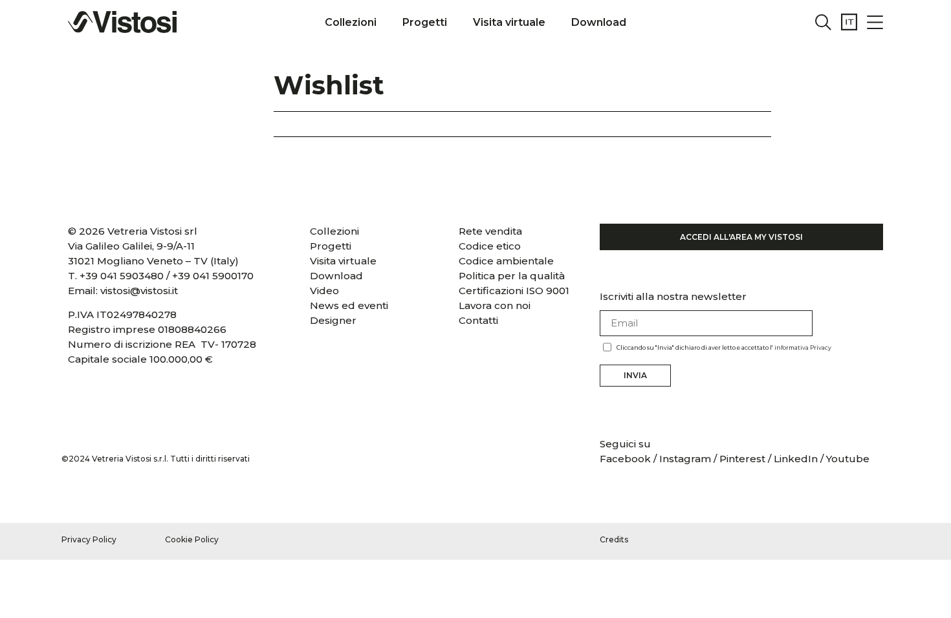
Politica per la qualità (512, 276)
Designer (333, 320)
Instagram (685, 459)
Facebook (626, 459)
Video (324, 290)
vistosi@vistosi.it (139, 290)
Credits (614, 539)
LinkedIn (796, 459)
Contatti (478, 320)
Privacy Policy (88, 539)
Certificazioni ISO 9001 (514, 290)
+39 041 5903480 (122, 276)
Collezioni (351, 22)
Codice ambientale (506, 261)
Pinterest (742, 459)
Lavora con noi (494, 305)
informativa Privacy (802, 347)
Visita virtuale (509, 22)
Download (598, 22)
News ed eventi (349, 305)
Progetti (424, 22)
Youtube (847, 459)
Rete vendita (490, 231)
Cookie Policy (192, 539)
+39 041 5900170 (213, 276)
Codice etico (490, 246)
